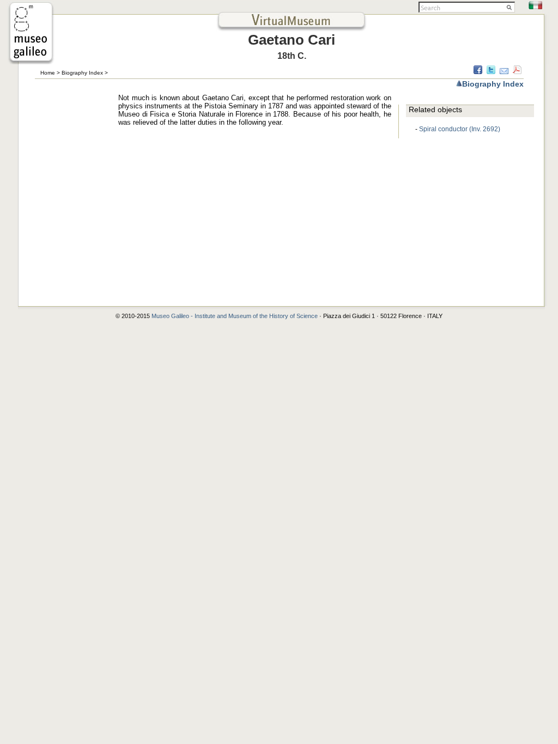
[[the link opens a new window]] (31, 61)
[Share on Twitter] (491, 71)
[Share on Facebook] (477, 71)
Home (47, 73)
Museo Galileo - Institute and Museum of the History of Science (235, 316)
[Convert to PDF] (517, 71)
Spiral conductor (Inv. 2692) (459, 129)
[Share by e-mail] (504, 71)
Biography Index (82, 73)
